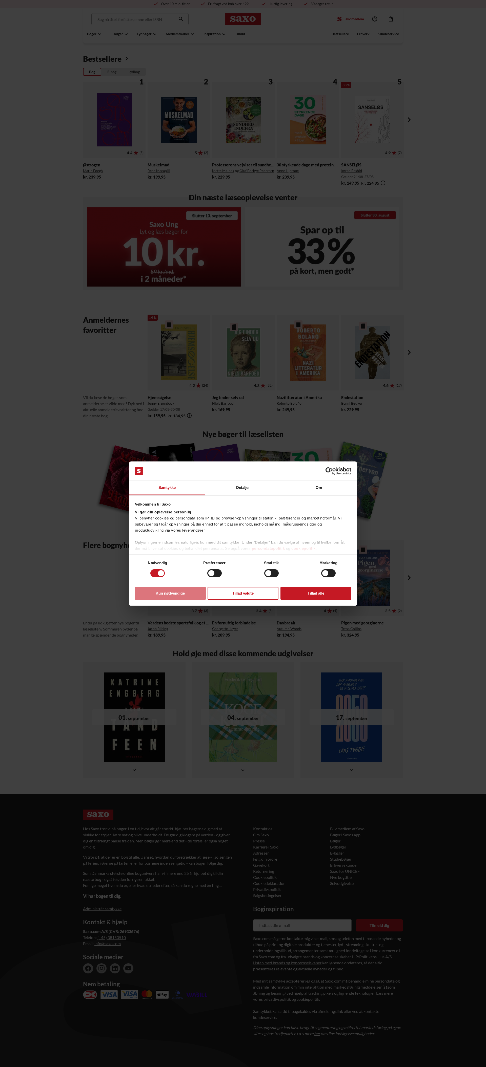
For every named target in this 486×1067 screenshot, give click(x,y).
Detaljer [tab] (243, 488)
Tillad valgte (243, 593)
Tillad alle (316, 593)
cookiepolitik (303, 549)
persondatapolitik (268, 549)
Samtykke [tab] (167, 488)
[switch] (214, 573)
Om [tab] (319, 488)
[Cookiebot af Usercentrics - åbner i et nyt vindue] (329, 471)
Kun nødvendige (170, 593)
